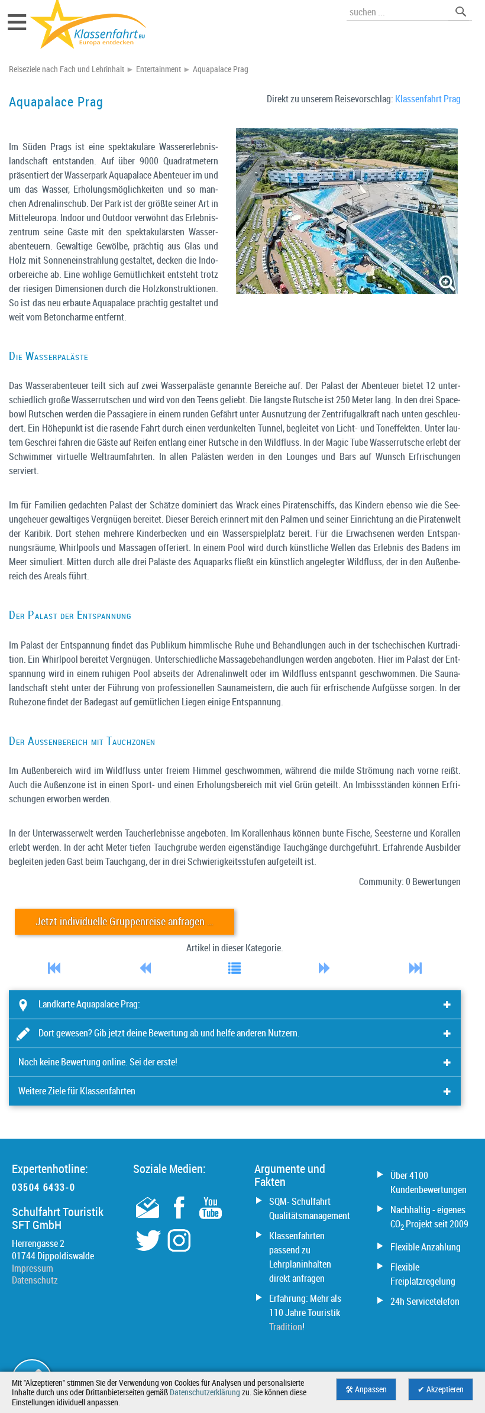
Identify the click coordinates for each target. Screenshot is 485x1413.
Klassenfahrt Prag (428, 98)
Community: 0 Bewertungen (410, 881)
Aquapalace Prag (220, 69)
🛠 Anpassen (366, 1389)
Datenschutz (35, 1279)
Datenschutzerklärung (205, 1392)
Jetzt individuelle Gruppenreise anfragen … (124, 921)
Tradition (285, 1326)
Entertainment (158, 69)
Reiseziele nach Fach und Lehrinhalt (66, 69)
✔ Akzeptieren (441, 1389)
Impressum (32, 1268)
